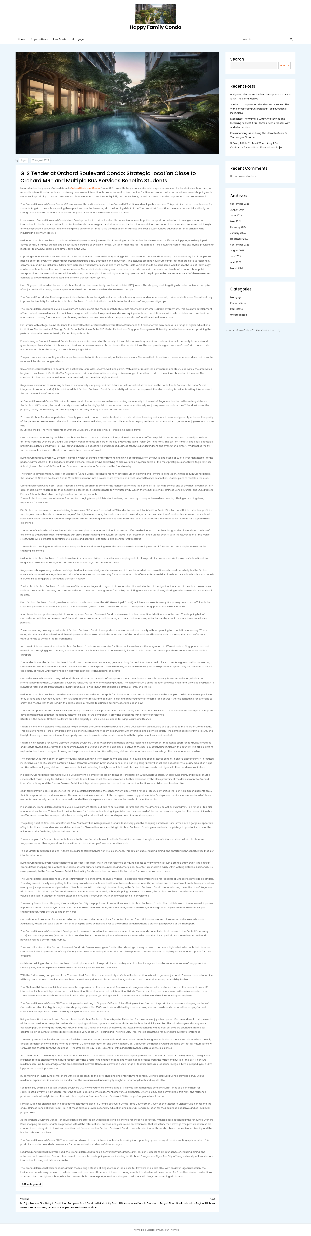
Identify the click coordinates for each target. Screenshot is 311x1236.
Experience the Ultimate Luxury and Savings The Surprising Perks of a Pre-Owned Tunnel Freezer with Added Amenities (260, 123)
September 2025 (239, 203)
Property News (39, 39)
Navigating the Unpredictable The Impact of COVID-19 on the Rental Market (260, 96)
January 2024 (238, 233)
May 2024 (235, 221)
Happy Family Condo (155, 27)
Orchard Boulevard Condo (85, 188)
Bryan (24, 160)
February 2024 (238, 227)
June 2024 (236, 215)
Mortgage (78, 39)
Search (237, 59)
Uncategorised (32, 1184)
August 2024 (237, 209)
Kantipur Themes (169, 1229)
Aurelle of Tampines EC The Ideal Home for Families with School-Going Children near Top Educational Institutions (259, 109)
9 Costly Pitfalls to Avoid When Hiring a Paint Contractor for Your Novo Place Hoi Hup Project (257, 145)
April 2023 (235, 262)
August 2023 (237, 250)
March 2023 (236, 268)
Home (21, 39)
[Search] (291, 39)
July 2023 (235, 256)
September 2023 (239, 244)
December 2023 (239, 238)
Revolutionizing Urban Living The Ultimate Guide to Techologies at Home (259, 135)
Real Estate (59, 39)
